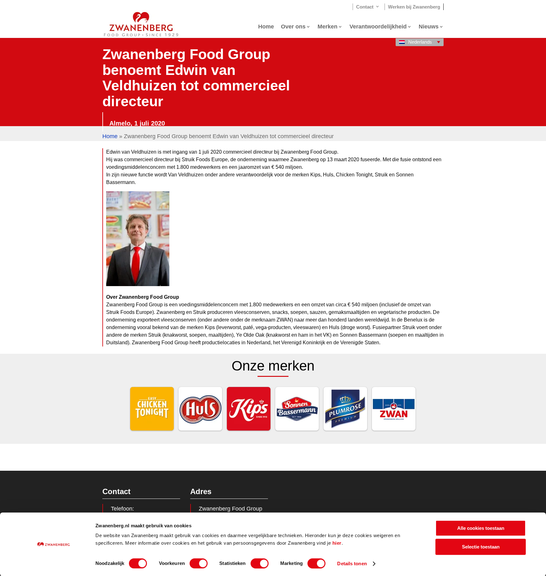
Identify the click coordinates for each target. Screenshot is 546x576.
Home (266, 27)
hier (337, 543)
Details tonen (352, 563)
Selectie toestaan (481, 546)
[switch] (199, 563)
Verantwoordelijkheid (378, 27)
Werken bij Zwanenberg (414, 6)
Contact (364, 6)
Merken (327, 27)
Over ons (293, 27)
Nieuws (429, 27)
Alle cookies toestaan (480, 528)
